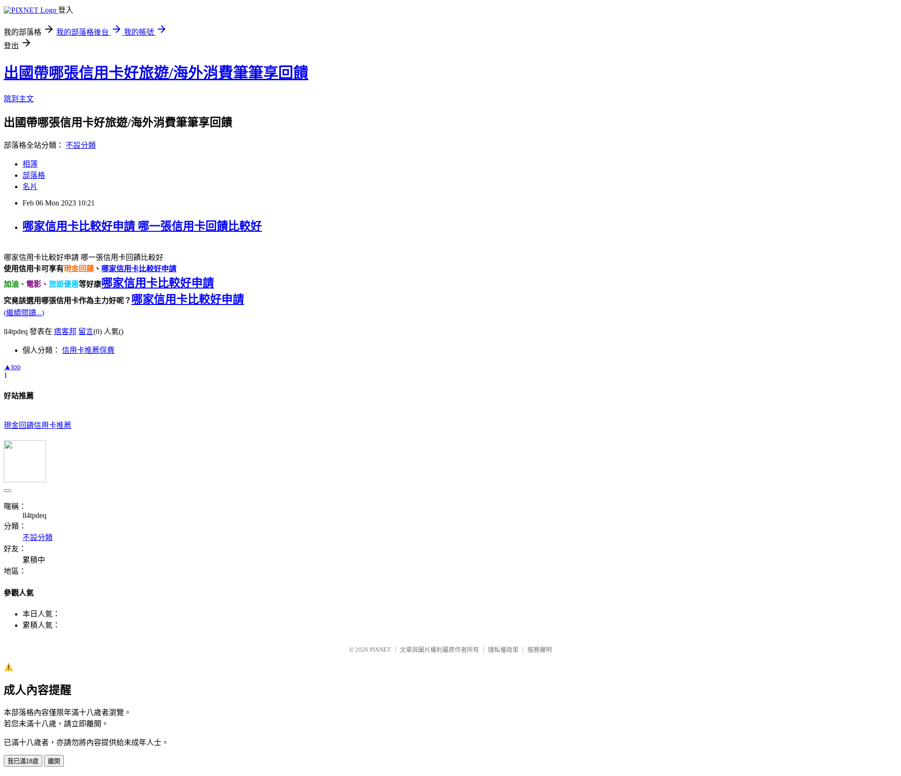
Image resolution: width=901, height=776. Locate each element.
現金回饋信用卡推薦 (37, 425)
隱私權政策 (503, 649)
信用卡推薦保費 (88, 350)
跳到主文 (19, 99)
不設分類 (81, 145)
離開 (54, 761)
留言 (85, 331)
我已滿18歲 (23, 761)
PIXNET (380, 649)
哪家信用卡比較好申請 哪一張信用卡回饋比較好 (142, 226)
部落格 (34, 175)
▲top (12, 367)
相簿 (30, 164)
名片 (30, 186)
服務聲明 (539, 649)
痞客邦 (65, 331)
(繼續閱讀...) (24, 313)
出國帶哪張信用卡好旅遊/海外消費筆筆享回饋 (156, 72)
